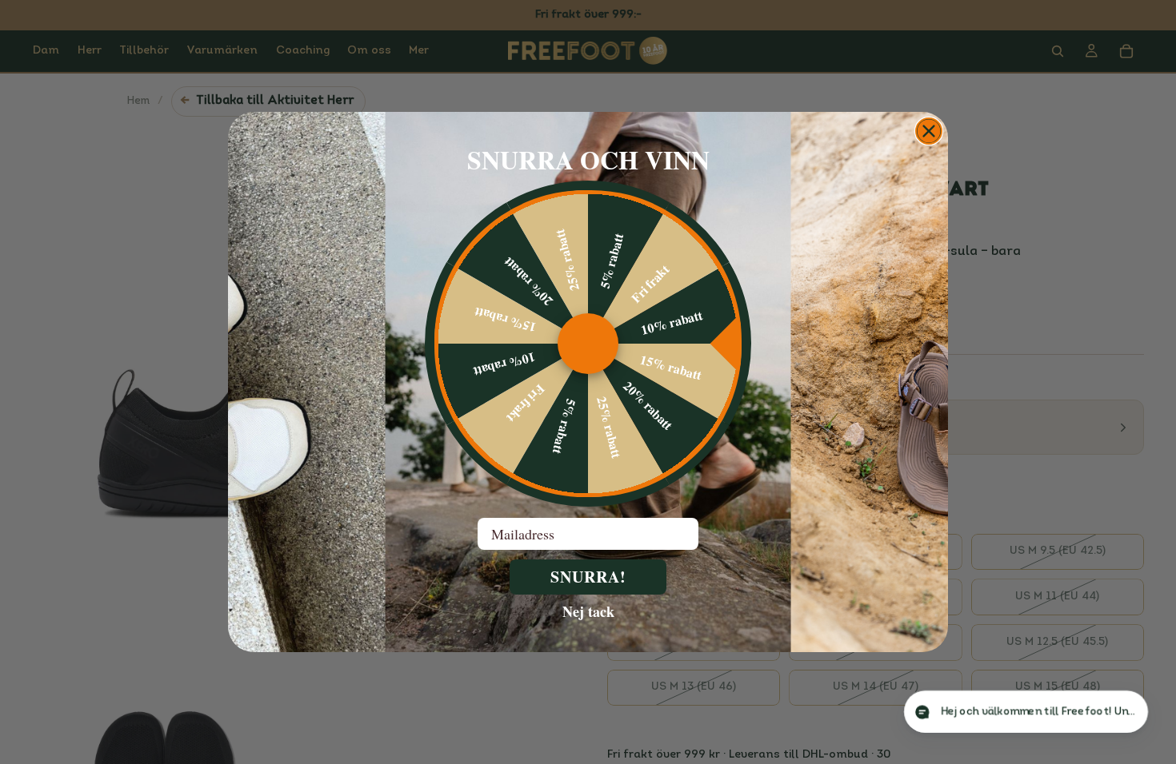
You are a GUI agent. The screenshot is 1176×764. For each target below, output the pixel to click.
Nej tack (588, 610)
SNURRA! (588, 576)
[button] (1011, 711)
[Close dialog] (929, 131)
